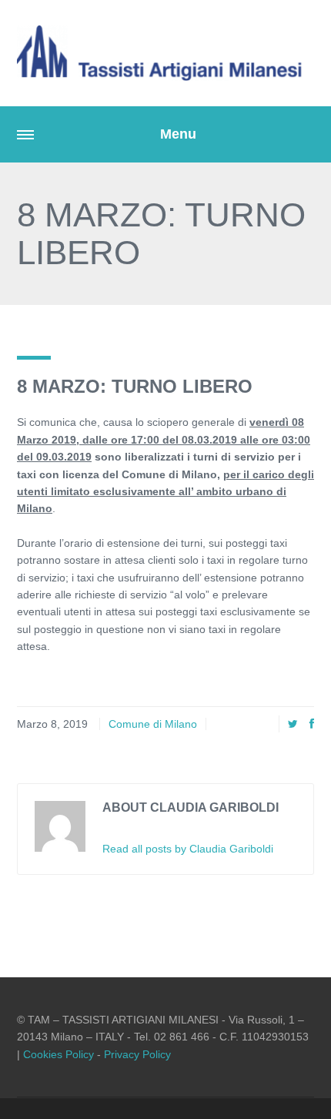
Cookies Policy (58, 1054)
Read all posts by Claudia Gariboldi (187, 849)
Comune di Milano (153, 724)
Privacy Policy (137, 1054)
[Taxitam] (165, 53)
